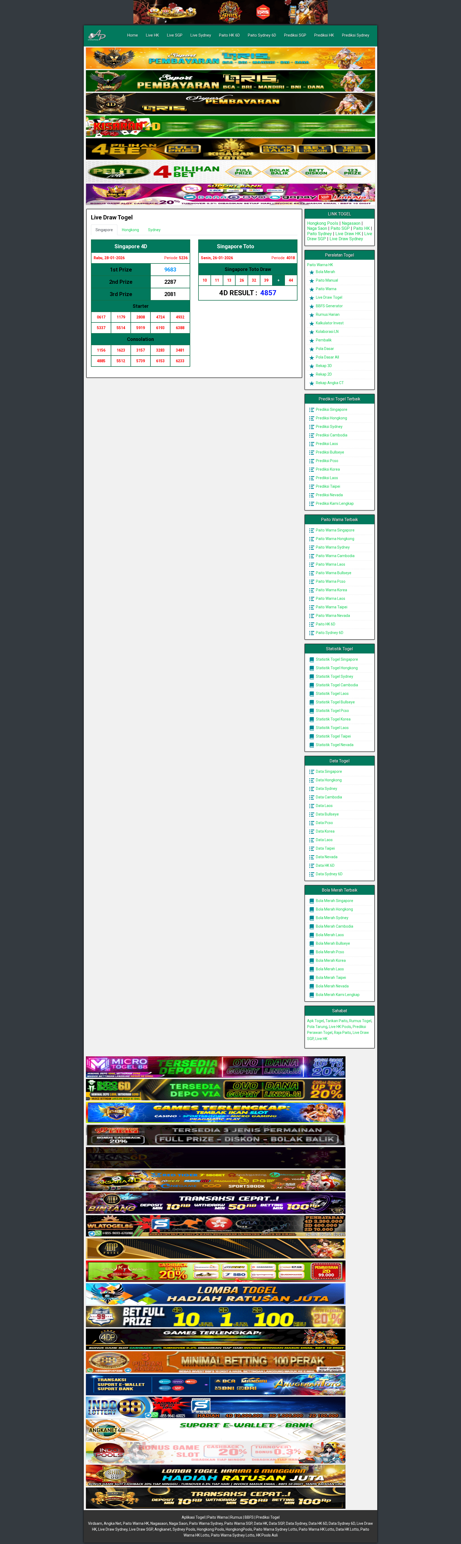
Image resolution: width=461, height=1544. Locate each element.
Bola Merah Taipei (330, 977)
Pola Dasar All (327, 357)
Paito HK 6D (229, 35)
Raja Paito (342, 1032)
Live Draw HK (348, 233)
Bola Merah (325, 272)
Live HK (152, 35)
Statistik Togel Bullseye (335, 702)
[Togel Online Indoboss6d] (215, 1090)
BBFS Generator (329, 306)
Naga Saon (317, 228)
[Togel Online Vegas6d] (215, 1158)
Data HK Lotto (347, 1529)
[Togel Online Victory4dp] (215, 1112)
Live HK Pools (340, 1027)
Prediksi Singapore (331, 409)
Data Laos (324, 805)
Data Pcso (324, 823)
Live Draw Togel (112, 217)
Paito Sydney (319, 233)
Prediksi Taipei (327, 486)
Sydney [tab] (154, 230)
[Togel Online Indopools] (215, 1453)
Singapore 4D (130, 246)
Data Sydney (326, 788)
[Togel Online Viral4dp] (230, 194)
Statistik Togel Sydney (334, 676)
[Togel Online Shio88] (215, 1476)
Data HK (260, 1523)
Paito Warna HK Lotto (316, 1529)
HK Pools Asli (267, 1535)
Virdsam (95, 1523)
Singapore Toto (235, 246)
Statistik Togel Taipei (333, 736)
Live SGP (174, 35)
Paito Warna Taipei (331, 607)
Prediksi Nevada (329, 495)
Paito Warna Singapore (335, 530)
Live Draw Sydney (346, 238)
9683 (170, 269)
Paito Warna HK (320, 265)
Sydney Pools (184, 1529)
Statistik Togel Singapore (336, 659)
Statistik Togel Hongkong (336, 668)
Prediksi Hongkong (331, 418)
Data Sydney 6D (329, 874)
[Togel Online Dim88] (230, 81)
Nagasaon (351, 223)
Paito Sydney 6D (262, 35)
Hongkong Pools (322, 223)
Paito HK (361, 228)
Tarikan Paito (336, 1021)
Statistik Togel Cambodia (336, 685)
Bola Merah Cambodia (334, 926)
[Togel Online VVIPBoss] (230, 58)
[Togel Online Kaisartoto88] (215, 1271)
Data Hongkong (328, 780)
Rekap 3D (323, 366)
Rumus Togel (360, 1021)
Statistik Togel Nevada (334, 745)
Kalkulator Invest (329, 323)
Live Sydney (200, 35)
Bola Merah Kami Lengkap (337, 994)
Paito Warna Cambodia (335, 556)
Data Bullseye (327, 814)
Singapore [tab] (104, 230)
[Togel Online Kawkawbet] (215, 1135)
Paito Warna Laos (330, 564)
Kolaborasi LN (327, 331)
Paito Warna (325, 289)
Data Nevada (326, 857)
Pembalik (323, 340)
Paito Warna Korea (331, 590)
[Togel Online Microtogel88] (215, 1067)
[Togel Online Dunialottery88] (215, 1362)
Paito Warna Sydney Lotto (275, 1529)
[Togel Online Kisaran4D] (230, 126)
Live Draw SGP (141, 1529)
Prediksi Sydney (355, 35)
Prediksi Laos (326, 444)
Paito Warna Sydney (332, 547)
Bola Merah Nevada (332, 986)
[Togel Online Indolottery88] (215, 1407)
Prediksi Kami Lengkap (334, 503)
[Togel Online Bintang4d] (215, 1203)
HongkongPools (239, 1529)
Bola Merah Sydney (331, 918)
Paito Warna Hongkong (334, 539)
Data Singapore (328, 771)
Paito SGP (340, 228)
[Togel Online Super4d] (230, 104)
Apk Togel (315, 1021)
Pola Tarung (317, 1027)
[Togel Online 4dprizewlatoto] (215, 1249)
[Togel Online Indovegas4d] (215, 1498)
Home (132, 35)
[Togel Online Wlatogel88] (215, 1226)
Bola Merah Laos (329, 935)
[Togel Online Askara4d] (215, 1181)
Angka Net (112, 1523)
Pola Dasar (324, 348)
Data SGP (276, 1523)
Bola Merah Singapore (334, 901)
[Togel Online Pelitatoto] (230, 172)
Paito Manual (326, 280)
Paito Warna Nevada (332, 615)
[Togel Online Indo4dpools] (215, 1294)
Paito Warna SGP (238, 1523)
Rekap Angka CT (329, 383)
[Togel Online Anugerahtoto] (215, 1385)
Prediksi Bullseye (329, 452)
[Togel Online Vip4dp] (215, 1339)
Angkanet (162, 1529)
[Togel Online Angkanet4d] (215, 1430)
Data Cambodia (328, 797)
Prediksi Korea (327, 469)
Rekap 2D (323, 374)
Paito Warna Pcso (330, 581)
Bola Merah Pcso (329, 952)
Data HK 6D (325, 865)
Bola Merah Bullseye (332, 943)
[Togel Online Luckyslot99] (215, 1317)
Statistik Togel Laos (332, 693)
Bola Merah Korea (330, 960)
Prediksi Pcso (326, 461)
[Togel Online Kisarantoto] (230, 149)
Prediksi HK (324, 35)
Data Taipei (325, 848)
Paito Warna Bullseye (333, 573)
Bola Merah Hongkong (334, 909)
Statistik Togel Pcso (332, 710)
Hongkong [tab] (130, 230)
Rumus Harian (327, 314)
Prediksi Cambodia (331, 435)
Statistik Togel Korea (333, 719)
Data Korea (325, 831)
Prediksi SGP (295, 35)
